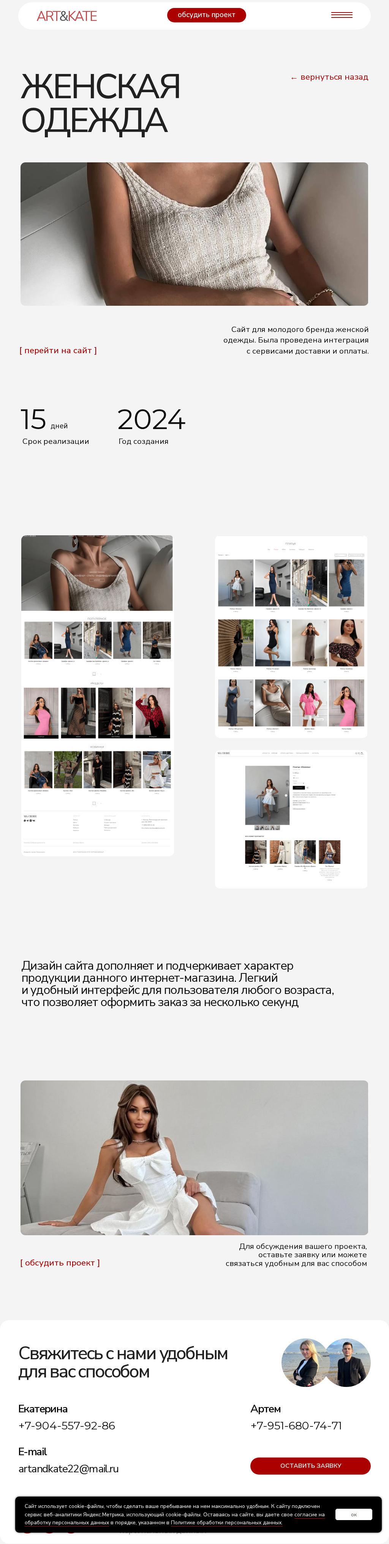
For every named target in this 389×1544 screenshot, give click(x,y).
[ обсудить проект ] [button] (60, 1263)
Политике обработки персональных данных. (227, 1522)
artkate (66, 16)
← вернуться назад (329, 77)
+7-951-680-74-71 (296, 1425)
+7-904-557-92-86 (66, 1425)
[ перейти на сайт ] (58, 350)
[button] (206, 15)
